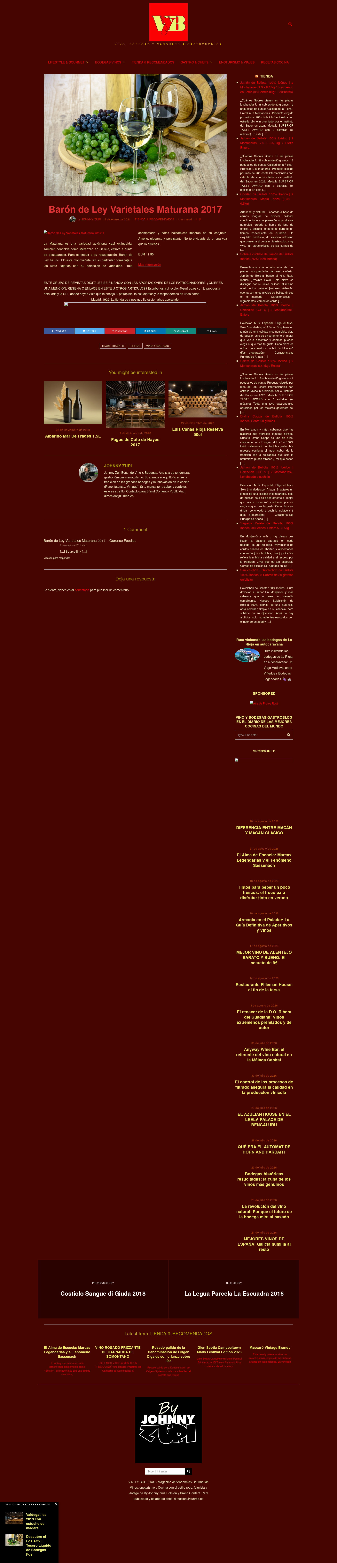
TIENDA (266, 76)
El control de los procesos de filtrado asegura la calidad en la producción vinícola (264, 1087)
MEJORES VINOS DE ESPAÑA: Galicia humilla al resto (264, 1244)
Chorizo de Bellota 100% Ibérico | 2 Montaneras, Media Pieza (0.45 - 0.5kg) (266, 199)
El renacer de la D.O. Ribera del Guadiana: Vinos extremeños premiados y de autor (264, 1019)
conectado (82, 590)
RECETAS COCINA (275, 62)
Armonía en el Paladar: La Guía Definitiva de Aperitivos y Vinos (264, 925)
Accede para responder (57, 558)
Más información (149, 264)
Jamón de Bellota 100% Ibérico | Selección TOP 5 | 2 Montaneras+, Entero (266, 310)
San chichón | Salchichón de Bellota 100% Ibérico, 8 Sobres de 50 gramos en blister (266, 575)
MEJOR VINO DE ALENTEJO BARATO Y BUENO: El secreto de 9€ (264, 957)
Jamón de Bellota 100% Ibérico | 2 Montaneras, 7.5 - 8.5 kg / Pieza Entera (266, 143)
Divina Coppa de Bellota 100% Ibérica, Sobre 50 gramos (266, 418)
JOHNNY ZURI (91, 219)
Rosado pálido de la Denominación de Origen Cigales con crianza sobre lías (168, 1354)
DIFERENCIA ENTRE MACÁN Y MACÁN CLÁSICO (264, 830)
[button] (288, 735)
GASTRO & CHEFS (194, 62)
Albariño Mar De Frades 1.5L (73, 436)
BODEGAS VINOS (108, 62)
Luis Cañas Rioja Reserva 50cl (197, 431)
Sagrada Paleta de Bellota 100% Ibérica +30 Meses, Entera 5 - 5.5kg (266, 525)
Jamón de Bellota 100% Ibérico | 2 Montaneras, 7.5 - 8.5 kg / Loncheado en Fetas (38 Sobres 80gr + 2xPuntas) (266, 87)
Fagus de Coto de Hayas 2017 (135, 442)
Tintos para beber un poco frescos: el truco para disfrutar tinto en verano (264, 892)
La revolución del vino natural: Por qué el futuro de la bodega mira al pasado (264, 1211)
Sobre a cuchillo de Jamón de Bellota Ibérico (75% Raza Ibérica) (266, 256)
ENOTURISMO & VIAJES (237, 62)
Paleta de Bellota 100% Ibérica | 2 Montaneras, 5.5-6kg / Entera (266, 363)
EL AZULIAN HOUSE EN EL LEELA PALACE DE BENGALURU (264, 1119)
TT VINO (135, 345)
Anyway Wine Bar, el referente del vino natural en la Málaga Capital (264, 1054)
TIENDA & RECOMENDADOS (153, 62)
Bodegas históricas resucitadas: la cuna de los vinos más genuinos (264, 1179)
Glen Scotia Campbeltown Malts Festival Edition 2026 (219, 1349)
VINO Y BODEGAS (157, 345)
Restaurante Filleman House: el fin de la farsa (264, 987)
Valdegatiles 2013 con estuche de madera (36, 1521)
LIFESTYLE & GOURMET (66, 62)
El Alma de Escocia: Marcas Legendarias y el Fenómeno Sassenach (264, 860)
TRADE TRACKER (113, 345)
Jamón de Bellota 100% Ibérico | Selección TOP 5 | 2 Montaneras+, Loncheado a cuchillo (266, 472)
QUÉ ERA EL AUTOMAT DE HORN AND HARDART (264, 1149)
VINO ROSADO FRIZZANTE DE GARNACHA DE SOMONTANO (118, 1352)
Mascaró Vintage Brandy (269, 1347)
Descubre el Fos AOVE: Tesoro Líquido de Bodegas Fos (38, 1545)
